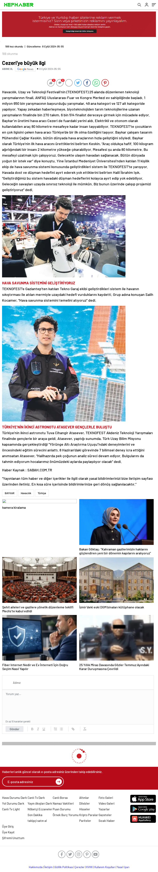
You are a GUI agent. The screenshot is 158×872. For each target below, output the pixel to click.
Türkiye (42, 493)
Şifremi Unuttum (13, 838)
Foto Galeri (106, 797)
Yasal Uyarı (123, 867)
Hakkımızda (36, 867)
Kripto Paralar (88, 815)
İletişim (48, 867)
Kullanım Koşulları (104, 867)
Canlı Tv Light (11, 809)
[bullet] (61, 729)
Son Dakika (35, 815)
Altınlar (84, 797)
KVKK (89, 867)
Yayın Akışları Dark (40, 803)
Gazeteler (105, 815)
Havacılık (26, 493)
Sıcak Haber (107, 820)
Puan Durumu (62, 809)
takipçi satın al (37, 820)
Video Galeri (106, 803)
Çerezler (80, 867)
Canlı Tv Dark (36, 797)
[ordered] (55, 729)
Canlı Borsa (60, 797)
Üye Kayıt (8, 832)
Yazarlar (104, 809)
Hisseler (84, 809)
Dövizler (84, 803)
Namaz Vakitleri (63, 803)
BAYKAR (9, 493)
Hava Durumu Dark (14, 797)
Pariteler (85, 820)
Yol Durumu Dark (13, 803)
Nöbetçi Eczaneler (40, 809)
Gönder (14, 729)
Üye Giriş (8, 826)
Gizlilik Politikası (63, 867)
